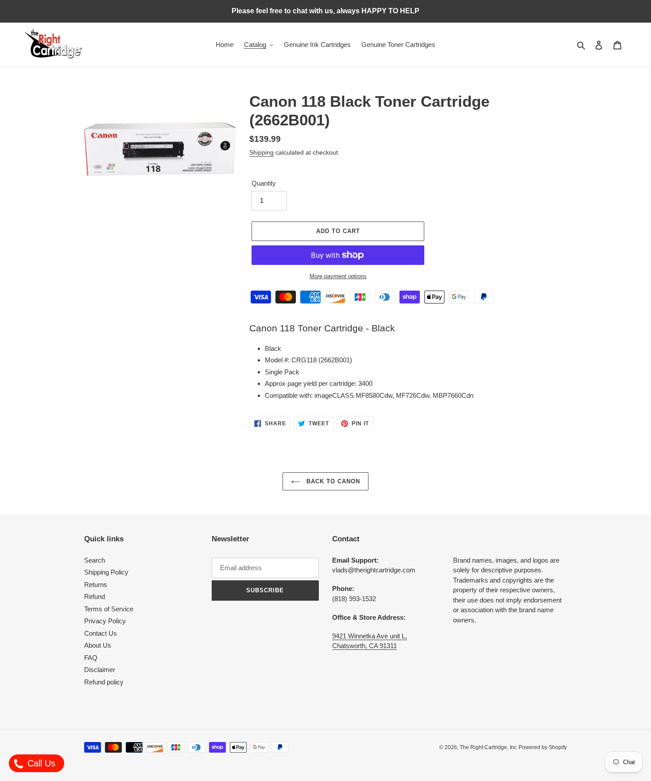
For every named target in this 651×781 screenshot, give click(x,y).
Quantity (264, 183)
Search (94, 560)
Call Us (40, 763)
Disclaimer (99, 669)
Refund (94, 596)
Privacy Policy (105, 621)
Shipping (261, 152)
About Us (97, 645)
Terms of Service (108, 609)
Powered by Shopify (543, 747)
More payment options (338, 276)
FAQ (90, 657)
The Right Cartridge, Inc (488, 747)
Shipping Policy (106, 572)
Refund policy (104, 682)
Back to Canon (332, 481)
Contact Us (100, 633)
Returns (95, 584)
